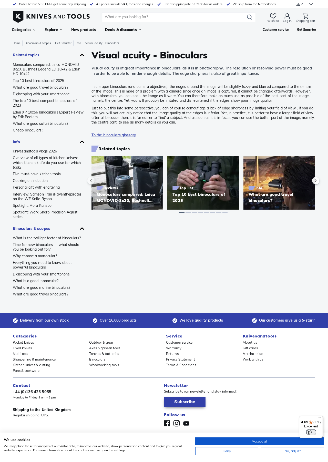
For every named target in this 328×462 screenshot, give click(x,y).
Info (78, 43)
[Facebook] (167, 423)
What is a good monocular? (36, 281)
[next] (307, 180)
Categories (21, 29)
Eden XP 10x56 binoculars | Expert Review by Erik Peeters (48, 114)
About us (250, 342)
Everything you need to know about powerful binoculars (42, 265)
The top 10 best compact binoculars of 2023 (45, 103)
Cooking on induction (30, 180)
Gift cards (250, 348)
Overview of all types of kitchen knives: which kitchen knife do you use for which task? (47, 162)
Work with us (253, 359)
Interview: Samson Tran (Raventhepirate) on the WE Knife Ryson (47, 196)
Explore (51, 29)
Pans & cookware (26, 370)
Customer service (179, 342)
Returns (172, 354)
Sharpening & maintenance (34, 359)
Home (16, 43)
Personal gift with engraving (36, 187)
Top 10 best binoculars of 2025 (38, 80)
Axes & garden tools (104, 348)
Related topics (26, 55)
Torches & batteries (104, 354)
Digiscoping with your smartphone (41, 94)
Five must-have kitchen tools (37, 174)
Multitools (20, 354)
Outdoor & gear (101, 342)
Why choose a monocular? (35, 256)
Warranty (173, 348)
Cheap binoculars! (28, 130)
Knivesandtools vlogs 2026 (35, 151)
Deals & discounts (121, 29)
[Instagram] (176, 423)
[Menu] (320, 419)
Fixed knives (22, 348)
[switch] (311, 432)
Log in (287, 21)
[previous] (99, 180)
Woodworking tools (104, 365)
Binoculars (97, 359)
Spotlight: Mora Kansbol (32, 205)
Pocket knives (23, 342)
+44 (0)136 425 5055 (32, 391)
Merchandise (253, 354)
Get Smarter (63, 43)
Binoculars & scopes (38, 43)
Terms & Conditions (181, 365)
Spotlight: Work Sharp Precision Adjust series (45, 214)
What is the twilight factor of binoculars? (47, 238)
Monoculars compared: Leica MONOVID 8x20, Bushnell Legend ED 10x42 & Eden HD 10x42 (46, 69)
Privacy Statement (180, 359)
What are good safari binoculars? (40, 123)
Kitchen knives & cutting (31, 365)
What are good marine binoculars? (41, 287)
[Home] (51, 16)
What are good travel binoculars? (40, 87)
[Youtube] (186, 423)
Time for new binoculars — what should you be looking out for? (46, 247)
